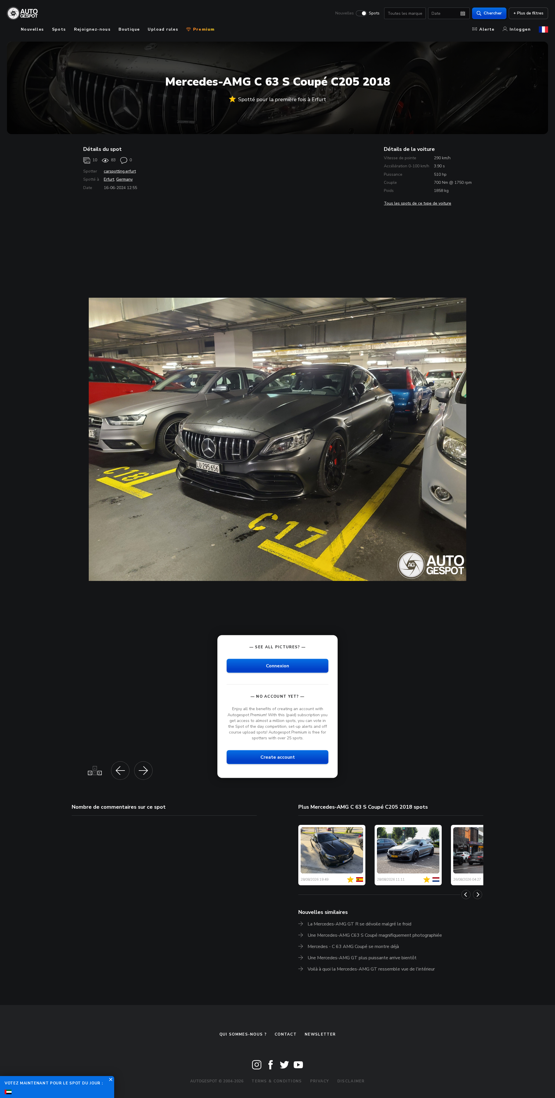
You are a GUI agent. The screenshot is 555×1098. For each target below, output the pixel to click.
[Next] (477, 894)
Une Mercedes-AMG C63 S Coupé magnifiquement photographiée (375, 935)
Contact (286, 1034)
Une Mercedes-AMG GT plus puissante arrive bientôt (362, 958)
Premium (202, 29)
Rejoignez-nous (92, 29)
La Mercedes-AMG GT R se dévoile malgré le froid (359, 924)
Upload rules (163, 29)
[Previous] (466, 894)
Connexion (277, 666)
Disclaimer (351, 1081)
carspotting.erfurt (120, 171)
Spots (374, 13)
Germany (124, 179)
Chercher (493, 13)
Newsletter (320, 1034)
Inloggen (520, 29)
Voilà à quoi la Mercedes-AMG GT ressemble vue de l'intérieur (371, 969)
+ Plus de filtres (528, 13)
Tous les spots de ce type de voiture (417, 203)
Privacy (319, 1081)
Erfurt (109, 179)
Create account (277, 757)
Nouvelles (344, 13)
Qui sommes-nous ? (243, 1034)
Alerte (486, 29)
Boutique (129, 29)
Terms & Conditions (276, 1081)
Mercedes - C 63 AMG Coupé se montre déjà (353, 946)
